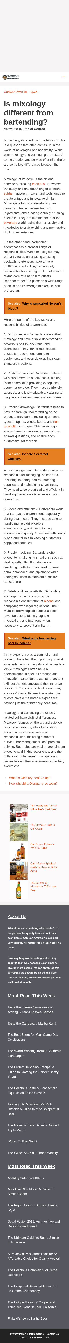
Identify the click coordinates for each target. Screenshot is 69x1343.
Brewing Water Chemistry (26, 1178)
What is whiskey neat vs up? (29, 778)
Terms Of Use (36, 1334)
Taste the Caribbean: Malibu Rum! (32, 1023)
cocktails (38, 184)
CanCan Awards (15, 92)
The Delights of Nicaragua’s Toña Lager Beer (43, 886)
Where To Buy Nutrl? (22, 1141)
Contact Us (53, 1334)
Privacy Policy (18, 1334)
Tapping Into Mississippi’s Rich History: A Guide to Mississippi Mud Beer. (33, 1109)
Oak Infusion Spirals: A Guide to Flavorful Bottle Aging (44, 867)
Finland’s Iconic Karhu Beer (27, 1318)
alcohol (49, 601)
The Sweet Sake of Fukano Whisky (33, 1153)
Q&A (33, 92)
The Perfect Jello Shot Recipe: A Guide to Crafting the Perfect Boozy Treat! (33, 1072)
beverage (10, 222)
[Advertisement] (34, 36)
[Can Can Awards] (10, 77)
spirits (8, 193)
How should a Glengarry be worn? (33, 783)
